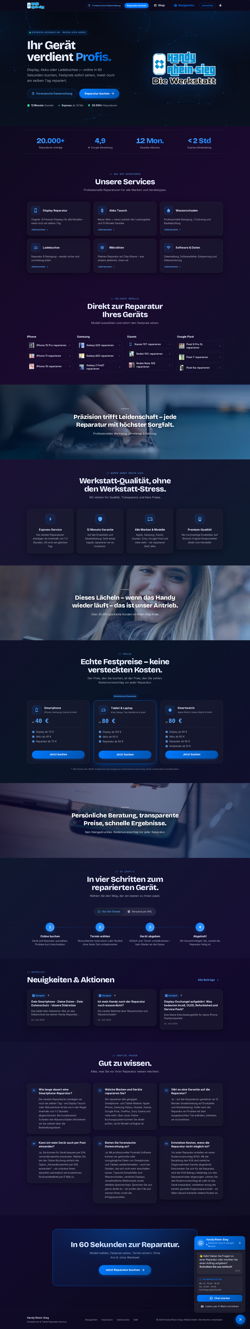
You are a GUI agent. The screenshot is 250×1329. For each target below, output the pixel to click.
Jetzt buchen (58, 754)
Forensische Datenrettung (106, 5)
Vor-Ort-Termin (111, 911)
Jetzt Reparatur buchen (123, 1270)
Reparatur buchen (136, 5)
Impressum (107, 1319)
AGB (136, 1319)
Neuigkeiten (186, 5)
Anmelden (207, 5)
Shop (161, 5)
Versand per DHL (142, 911)
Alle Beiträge (206, 979)
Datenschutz (123, 1319)
